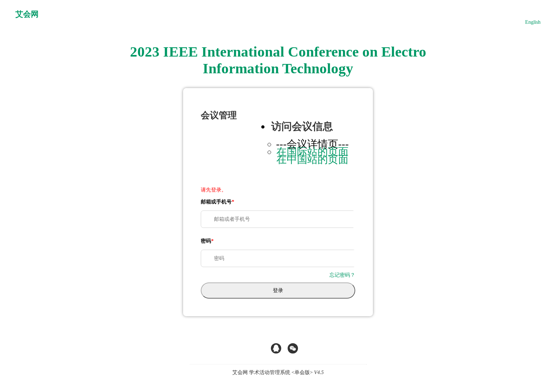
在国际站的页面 (312, 151)
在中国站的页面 (312, 159)
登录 (278, 290)
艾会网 (27, 14)
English (533, 22)
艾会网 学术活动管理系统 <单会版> (278, 372)
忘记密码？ (342, 275)
